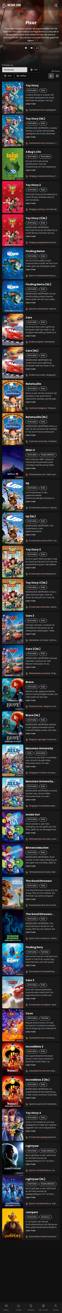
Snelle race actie (37, 375)
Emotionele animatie (39, 607)
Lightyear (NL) (35, 1179)
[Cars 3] (12, 992)
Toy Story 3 (33, 549)
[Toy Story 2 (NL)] (12, 230)
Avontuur (45, 1217)
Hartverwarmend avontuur (41, 143)
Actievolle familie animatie (42, 1071)
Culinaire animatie (38, 441)
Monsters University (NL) (39, 781)
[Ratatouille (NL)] (12, 429)
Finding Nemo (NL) (38, 284)
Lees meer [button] (31, 103)
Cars (29, 317)
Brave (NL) (33, 715)
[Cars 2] (12, 628)
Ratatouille (33, 384)
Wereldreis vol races (38, 640)
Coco (29, 1013)
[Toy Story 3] (12, 561)
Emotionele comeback (39, 1004)
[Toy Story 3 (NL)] (12, 594)
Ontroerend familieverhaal (41, 971)
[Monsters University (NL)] (12, 793)
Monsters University (39, 748)
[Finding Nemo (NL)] (12, 296)
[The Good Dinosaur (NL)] (12, 926)
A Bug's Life (33, 152)
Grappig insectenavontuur (41, 176)
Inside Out (33, 814)
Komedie (45, 156)
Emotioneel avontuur (39, 507)
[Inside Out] (12, 826)
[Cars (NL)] (12, 363)
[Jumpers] (12, 1224)
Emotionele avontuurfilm (41, 540)
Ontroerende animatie (39, 839)
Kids (43, 90)
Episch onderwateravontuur (42, 275)
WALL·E (30, 450)
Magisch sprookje (37, 739)
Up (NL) (31, 516)
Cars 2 (30, 615)
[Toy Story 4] (12, 1125)
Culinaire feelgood (38, 408)
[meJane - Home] (11, 5)
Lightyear (32, 1146)
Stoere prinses (35, 706)
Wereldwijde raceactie (39, 673)
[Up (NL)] (12, 528)
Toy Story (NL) (35, 118)
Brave (30, 682)
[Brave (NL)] (12, 727)
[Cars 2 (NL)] (12, 661)
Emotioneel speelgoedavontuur (44, 1137)
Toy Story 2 (33, 185)
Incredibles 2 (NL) (38, 1079)
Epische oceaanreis (38, 308)
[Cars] (12, 329)
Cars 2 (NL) (33, 649)
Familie (44, 952)
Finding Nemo (35, 251)
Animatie (31, 90)
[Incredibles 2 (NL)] (12, 1092)
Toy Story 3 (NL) (36, 582)
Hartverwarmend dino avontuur (44, 905)
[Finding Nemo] (12, 263)
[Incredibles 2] (12, 1059)
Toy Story (32, 85)
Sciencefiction (48, 454)
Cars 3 (30, 980)
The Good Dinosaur (39, 881)
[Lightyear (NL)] (12, 1191)
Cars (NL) (32, 350)
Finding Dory (34, 947)
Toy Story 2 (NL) (36, 218)
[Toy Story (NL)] (12, 131)
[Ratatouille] (12, 396)
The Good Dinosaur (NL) (39, 914)
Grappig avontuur (37, 209)
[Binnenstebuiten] (12, 860)
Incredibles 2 (34, 1046)
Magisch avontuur (52, 706)
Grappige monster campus (42, 772)
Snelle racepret (36, 341)
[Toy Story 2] (12, 197)
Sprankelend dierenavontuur (42, 1236)
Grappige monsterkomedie (42, 806)
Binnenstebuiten (37, 847)
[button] (6, 1308)
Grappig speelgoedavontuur (42, 242)
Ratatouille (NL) (36, 417)
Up (27, 483)
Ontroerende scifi (37, 474)
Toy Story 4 (33, 1113)
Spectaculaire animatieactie (42, 1104)
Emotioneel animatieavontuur (43, 573)
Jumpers (32, 1212)
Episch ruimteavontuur (40, 1170)
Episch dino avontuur (39, 938)
